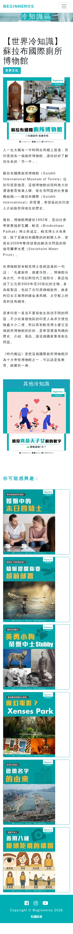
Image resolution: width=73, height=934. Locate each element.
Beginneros (18, 6)
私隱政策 (36, 916)
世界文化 (11, 70)
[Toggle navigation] (64, 6)
